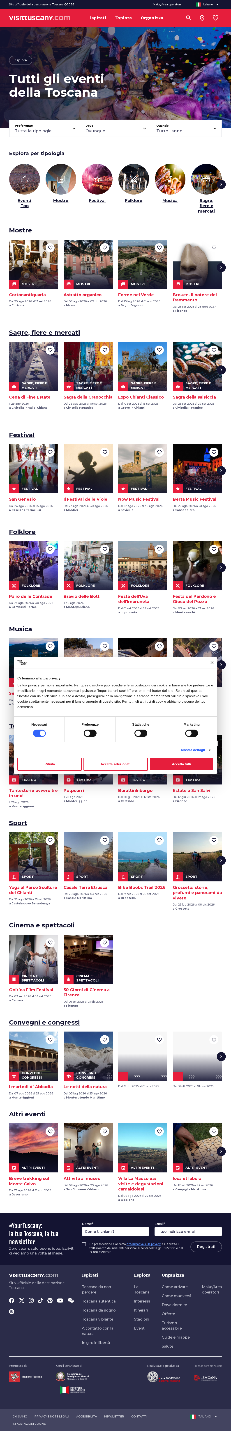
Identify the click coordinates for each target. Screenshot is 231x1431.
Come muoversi (176, 1296)
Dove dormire (174, 1305)
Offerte (168, 1314)
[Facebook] (11, 1301)
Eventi (140, 1328)
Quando (162, 125)
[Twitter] (21, 1301)
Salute (167, 1346)
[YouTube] (60, 1301)
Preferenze (24, 125)
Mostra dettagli (193, 750)
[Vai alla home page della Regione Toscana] (25, 1376)
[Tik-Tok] (40, 1301)
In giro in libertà (96, 1343)
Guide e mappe (176, 1337)
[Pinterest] (50, 1301)
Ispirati (90, 1275)
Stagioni (141, 1319)
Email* (160, 1224)
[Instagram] (31, 1301)
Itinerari (141, 1310)
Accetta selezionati (115, 764)
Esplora (142, 1275)
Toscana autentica (99, 1301)
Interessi (142, 1301)
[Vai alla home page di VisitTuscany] (39, 18)
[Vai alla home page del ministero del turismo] (72, 1389)
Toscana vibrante (97, 1319)
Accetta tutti (181, 764)
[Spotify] (11, 1312)
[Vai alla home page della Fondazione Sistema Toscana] (163, 1376)
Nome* (87, 1224)
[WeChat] (71, 1301)
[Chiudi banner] (212, 662)
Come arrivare (175, 1287)
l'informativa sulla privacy (144, 1244)
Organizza (173, 1275)
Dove (89, 125)
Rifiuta (49, 764)
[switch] (90, 733)
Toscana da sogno (99, 1310)
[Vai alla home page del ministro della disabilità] (72, 1376)
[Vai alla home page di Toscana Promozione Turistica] (205, 1377)
